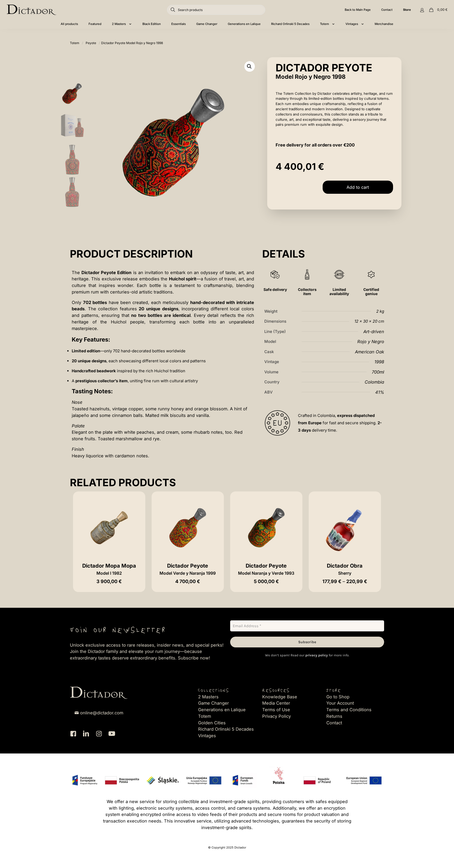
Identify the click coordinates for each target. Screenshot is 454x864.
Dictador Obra (345, 569)
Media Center (276, 703)
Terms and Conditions (349, 709)
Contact (334, 722)
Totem (74, 43)
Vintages (207, 735)
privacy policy (316, 655)
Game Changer (213, 703)
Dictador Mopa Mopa (109, 569)
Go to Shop (337, 696)
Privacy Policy (276, 716)
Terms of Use (276, 709)
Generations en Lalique (222, 709)
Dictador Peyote (187, 569)
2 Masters (208, 696)
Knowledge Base (279, 696)
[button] (249, 66)
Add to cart (358, 187)
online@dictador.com (101, 712)
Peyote (91, 43)
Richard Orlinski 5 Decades (226, 729)
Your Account (340, 703)
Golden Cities (212, 722)
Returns (334, 716)
